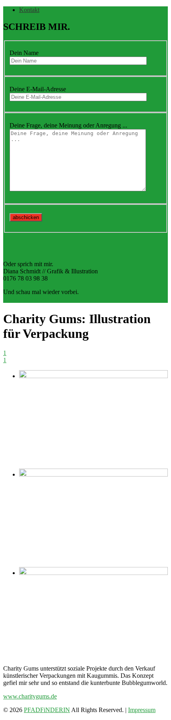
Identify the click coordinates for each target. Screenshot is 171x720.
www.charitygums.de (30, 696)
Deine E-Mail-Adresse (38, 89)
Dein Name (24, 52)
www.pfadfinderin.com (32, 299)
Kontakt (29, 9)
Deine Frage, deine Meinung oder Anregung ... (68, 125)
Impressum (141, 709)
